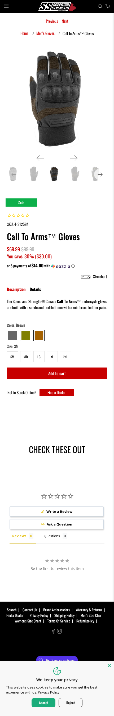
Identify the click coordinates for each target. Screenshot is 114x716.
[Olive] (25, 335)
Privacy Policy (39, 615)
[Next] (74, 158)
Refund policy (85, 621)
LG (39, 356)
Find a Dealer (56, 392)
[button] (57, 266)
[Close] (109, 665)
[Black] (12, 335)
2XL (65, 356)
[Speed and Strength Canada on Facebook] (53, 632)
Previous (52, 21)
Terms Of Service (58, 621)
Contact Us (30, 609)
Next (65, 21)
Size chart (99, 276)
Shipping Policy (64, 615)
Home (24, 33)
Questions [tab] (52, 535)
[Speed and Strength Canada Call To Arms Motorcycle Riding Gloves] (57, 99)
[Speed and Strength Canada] (57, 6)
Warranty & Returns (89, 609)
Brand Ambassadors (56, 609)
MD (26, 356)
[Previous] (40, 158)
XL (52, 356)
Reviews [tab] (19, 535)
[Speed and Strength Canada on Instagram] (59, 632)
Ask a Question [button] (59, 524)
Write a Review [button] (59, 511)
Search (11, 609)
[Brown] (39, 335)
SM (12, 356)
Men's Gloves (45, 33)
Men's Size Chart (92, 615)
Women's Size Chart (28, 621)
